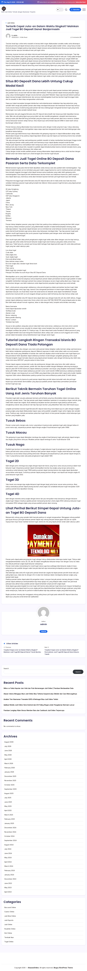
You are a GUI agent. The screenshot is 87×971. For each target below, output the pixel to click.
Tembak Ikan (9, 937)
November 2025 (10, 780)
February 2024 (9, 870)
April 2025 (8, 810)
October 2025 (9, 785)
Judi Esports (8, 920)
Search (6, 668)
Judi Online (8, 924)
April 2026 (8, 759)
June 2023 (8, 883)
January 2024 (9, 875)
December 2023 (10, 879)
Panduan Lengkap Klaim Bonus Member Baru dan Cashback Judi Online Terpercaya (34, 710)
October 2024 (9, 836)
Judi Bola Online (10, 916)
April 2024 (8, 862)
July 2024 (7, 849)
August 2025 (8, 793)
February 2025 (9, 819)
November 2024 (10, 832)
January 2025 (9, 823)
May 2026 (8, 755)
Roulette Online (9, 929)
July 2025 (7, 798)
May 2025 (8, 806)
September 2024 (10, 840)
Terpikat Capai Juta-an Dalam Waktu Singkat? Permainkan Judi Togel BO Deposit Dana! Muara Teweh (62, 652)
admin (15, 35)
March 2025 (8, 815)
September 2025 (10, 789)
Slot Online (8, 933)
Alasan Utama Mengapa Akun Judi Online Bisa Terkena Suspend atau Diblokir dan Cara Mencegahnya (40, 694)
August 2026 (8, 742)
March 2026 (8, 763)
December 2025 (10, 776)
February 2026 (9, 768)
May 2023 (8, 888)
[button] (60, 10)
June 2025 (8, 802)
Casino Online (9, 912)
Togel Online (8, 942)
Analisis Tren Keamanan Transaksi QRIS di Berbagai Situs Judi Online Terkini (31, 699)
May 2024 (8, 858)
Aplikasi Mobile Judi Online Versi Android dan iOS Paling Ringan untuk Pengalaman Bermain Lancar (39, 705)
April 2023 (8, 892)
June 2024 (8, 853)
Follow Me (43, 631)
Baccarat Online (10, 907)
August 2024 (8, 845)
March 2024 (8, 866)
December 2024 (10, 828)
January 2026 (9, 772)
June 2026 (8, 751)
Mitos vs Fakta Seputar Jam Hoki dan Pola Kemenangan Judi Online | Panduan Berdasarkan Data (38, 688)
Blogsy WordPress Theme (63, 968)
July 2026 (7, 746)
